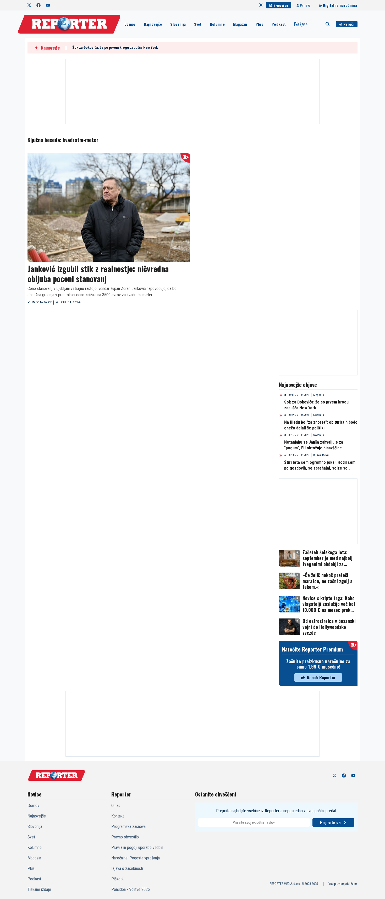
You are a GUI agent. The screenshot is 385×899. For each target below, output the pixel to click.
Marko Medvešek (42, 302)
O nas (115, 805)
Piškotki (117, 878)
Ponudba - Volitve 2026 (130, 889)
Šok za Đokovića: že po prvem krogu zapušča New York (115, 47)
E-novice (280, 5)
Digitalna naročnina (340, 5)
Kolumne (217, 24)
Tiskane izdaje (300, 24)
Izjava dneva (321, 455)
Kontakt (117, 816)
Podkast (279, 24)
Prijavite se (330, 822)
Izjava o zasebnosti (127, 868)
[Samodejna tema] (261, 5)
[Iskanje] (327, 24)
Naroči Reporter (321, 677)
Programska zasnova (128, 826)
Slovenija (178, 24)
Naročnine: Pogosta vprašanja (135, 857)
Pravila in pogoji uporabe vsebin (137, 847)
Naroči (348, 24)
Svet (197, 24)
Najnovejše (153, 24)
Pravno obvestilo (125, 837)
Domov (130, 24)
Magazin (240, 24)
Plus (259, 24)
